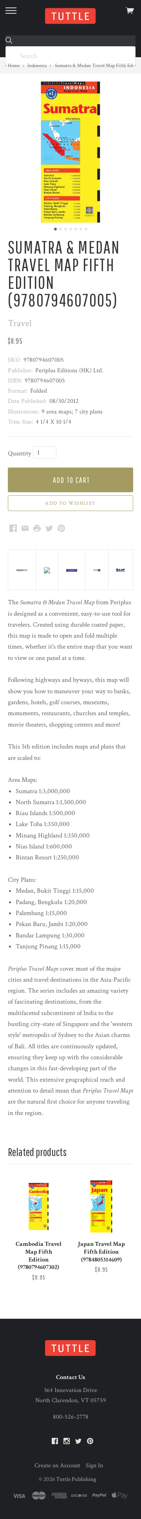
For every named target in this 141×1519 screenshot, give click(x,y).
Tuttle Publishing (76, 1479)
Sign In (94, 1465)
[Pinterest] (90, 1441)
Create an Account (57, 1465)
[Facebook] (55, 1441)
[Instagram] (66, 1441)
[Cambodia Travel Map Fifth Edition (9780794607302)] (39, 1206)
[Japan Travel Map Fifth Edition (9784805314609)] (101, 1206)
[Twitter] (78, 1441)
